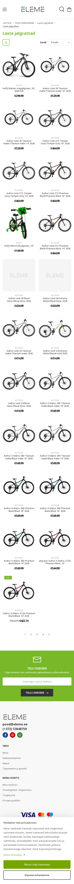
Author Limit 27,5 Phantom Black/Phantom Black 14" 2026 (55, 247)
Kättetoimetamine (12, 758)
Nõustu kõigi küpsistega (37, 864)
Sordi (43, 42)
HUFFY (19, 85)
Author (55, 85)
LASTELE (7, 22)
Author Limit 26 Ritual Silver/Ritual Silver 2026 (19, 300)
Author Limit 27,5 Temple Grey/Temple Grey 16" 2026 (55, 142)
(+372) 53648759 (15, 728)
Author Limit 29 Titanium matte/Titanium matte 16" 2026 (55, 90)
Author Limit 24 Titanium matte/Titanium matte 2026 (19, 352)
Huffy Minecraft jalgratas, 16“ (19, 245)
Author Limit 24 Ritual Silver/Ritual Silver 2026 (19, 404)
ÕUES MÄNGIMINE (24, 22)
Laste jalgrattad (45, 22)
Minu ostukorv (10, 784)
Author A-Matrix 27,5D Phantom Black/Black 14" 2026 (19, 615)
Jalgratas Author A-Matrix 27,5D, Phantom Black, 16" (55, 562)
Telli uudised (35, 692)
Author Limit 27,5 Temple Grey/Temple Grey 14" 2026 (19, 194)
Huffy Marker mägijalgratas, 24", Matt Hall (19, 90)
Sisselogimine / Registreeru (17, 789)
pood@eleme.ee (15, 724)
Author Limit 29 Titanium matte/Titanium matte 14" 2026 (19, 142)
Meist (5, 752)
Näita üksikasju (12, 854)
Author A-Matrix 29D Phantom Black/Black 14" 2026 (19, 562)
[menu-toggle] (5, 9)
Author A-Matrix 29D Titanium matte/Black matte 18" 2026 (55, 404)
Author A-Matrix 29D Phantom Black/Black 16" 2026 (55, 510)
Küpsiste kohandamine (37, 875)
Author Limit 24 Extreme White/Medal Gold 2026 (55, 352)
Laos (8, 577)
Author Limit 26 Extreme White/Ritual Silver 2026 (55, 300)
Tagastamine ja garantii (15, 768)
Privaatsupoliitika (11, 800)
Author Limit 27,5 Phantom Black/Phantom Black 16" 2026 (55, 194)
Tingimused (9, 795)
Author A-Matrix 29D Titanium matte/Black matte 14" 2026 (55, 457)
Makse (6, 763)
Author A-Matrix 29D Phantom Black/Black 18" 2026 (19, 510)
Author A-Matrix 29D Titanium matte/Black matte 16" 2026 (19, 457)
